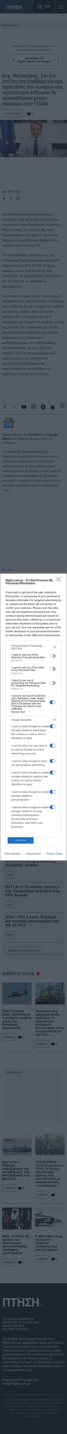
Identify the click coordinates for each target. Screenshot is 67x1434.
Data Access (33, 853)
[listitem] (33, 647)
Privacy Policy (55, 853)
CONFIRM (20, 840)
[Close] (59, 580)
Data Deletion (12, 853)
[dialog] (33, 717)
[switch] (53, 656)
